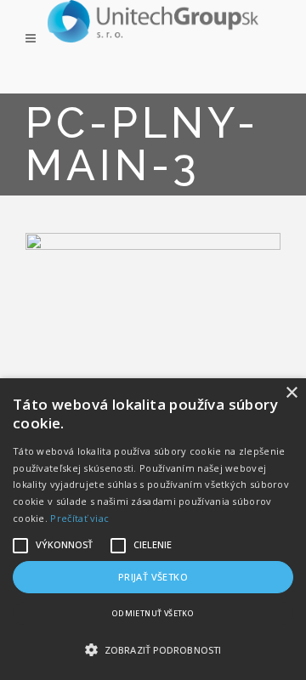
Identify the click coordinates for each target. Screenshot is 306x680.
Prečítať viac (79, 518)
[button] (153, 650)
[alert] (153, 529)
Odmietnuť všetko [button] (153, 613)
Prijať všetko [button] (153, 576)
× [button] (291, 393)
